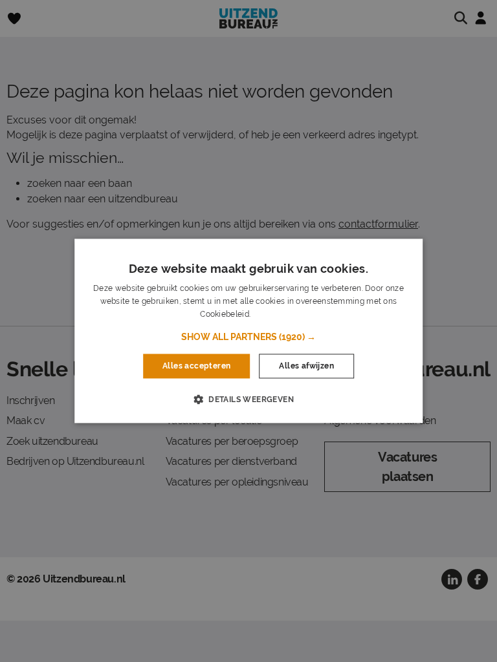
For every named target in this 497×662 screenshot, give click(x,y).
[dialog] (248, 331)
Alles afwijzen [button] (306, 365)
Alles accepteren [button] (196, 365)
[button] (248, 337)
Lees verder (274, 314)
